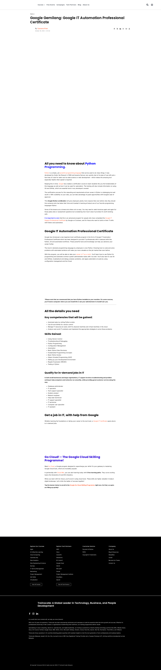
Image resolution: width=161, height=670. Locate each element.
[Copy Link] (129, 29)
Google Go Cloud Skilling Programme (82, 485)
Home (31, 14)
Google (61, 184)
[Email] (126, 29)
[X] (117, 29)
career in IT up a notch (83, 254)
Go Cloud (51, 466)
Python (47, 173)
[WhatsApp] (123, 29)
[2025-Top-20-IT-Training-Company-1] (33, 643)
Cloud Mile (60, 472)
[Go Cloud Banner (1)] (80, 491)
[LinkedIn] (120, 29)
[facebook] (30, 614)
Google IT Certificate (100, 421)
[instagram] (33, 614)
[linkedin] (37, 614)
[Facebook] (114, 29)
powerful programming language (70, 173)
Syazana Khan (42, 28)
